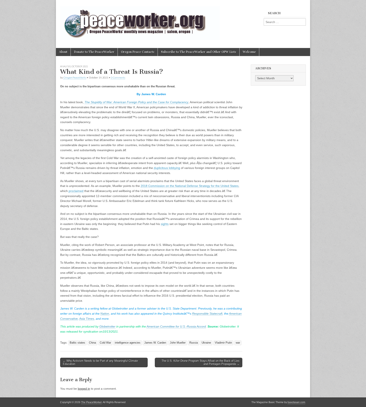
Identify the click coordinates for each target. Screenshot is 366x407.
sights (165, 224)
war (238, 342)
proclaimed (76, 191)
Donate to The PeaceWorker (94, 52)
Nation (104, 313)
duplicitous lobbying (167, 168)
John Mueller (178, 342)
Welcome (249, 52)
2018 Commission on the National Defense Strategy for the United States (189, 186)
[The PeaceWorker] (140, 21)
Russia (193, 342)
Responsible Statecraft (207, 313)
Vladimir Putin (223, 342)
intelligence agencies (127, 342)
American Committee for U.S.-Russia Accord (176, 326)
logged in (84, 388)
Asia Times (86, 318)
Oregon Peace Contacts (137, 52)
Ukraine (206, 342)
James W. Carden (155, 342)
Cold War (105, 342)
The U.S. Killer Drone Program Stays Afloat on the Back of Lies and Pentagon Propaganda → (201, 362)
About (63, 52)
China (92, 342)
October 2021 (80, 66)
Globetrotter (107, 326)
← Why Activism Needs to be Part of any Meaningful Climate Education (100, 362)
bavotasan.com (296, 402)
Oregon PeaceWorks (74, 77)
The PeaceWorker (91, 402)
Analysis (65, 66)
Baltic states (77, 342)
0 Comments (118, 77)
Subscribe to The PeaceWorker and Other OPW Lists (198, 52)
